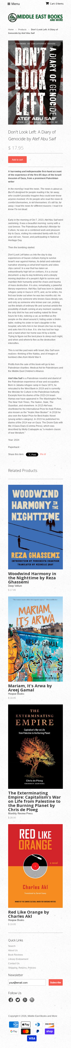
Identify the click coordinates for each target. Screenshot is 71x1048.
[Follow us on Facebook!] (11, 1001)
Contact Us (14, 963)
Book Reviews (15, 954)
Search (12, 946)
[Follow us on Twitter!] (18, 1001)
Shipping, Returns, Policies (22, 968)
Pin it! (43, 454)
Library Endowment (18, 959)
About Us (13, 950)
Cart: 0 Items (56, 3)
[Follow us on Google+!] (25, 1001)
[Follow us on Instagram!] (32, 1001)
